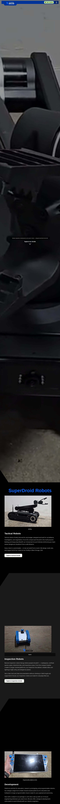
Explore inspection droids (14, 681)
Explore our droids (30, 241)
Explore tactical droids (13, 555)
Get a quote (50, 2)
